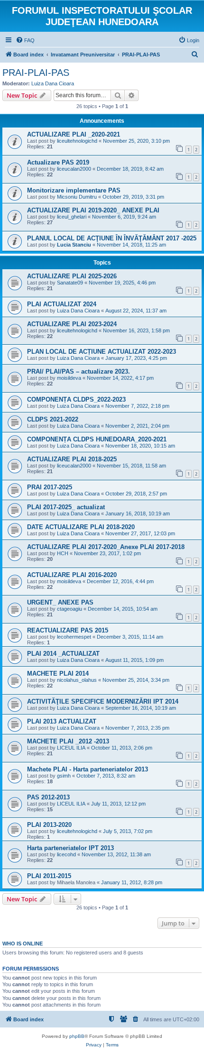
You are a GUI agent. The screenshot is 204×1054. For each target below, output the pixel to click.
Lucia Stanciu (74, 244)
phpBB (76, 1036)
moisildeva (69, 378)
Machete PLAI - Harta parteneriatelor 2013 (87, 769)
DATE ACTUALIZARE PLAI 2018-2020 (81, 527)
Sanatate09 (70, 282)
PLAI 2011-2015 (49, 876)
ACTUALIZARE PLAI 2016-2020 (72, 574)
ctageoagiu (69, 609)
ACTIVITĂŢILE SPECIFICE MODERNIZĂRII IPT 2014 (102, 701)
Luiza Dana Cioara (52, 83)
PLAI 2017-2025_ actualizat (66, 507)
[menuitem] (25, 40)
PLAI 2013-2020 (49, 824)
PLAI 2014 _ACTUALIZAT (63, 653)
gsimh (64, 776)
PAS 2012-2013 (48, 797)
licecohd (66, 854)
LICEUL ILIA (71, 748)
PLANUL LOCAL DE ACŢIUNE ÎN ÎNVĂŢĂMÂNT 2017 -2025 (111, 238)
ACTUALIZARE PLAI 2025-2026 (72, 276)
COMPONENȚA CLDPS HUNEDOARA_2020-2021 (97, 439)
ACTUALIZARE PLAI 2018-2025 (72, 459)
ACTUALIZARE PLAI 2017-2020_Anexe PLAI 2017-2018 (106, 546)
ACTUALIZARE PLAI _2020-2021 (73, 134)
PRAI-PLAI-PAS (35, 72)
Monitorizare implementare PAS (74, 190)
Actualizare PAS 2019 (58, 162)
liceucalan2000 (74, 169)
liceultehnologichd (77, 141)
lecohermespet (74, 637)
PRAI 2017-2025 (49, 487)
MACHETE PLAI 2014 (58, 673)
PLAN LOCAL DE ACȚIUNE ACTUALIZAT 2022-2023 (101, 351)
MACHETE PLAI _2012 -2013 (68, 741)
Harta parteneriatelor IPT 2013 (70, 848)
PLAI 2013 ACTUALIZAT (61, 721)
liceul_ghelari (71, 217)
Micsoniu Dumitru (77, 197)
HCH (62, 553)
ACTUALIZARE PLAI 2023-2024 (72, 324)
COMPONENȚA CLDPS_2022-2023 (76, 399)
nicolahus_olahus (77, 680)
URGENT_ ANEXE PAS (60, 602)
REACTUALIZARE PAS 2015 (67, 630)
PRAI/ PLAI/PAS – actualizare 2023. (78, 371)
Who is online (22, 943)
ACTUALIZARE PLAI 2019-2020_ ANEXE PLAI (93, 210)
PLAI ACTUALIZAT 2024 (61, 304)
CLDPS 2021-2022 (52, 419)
